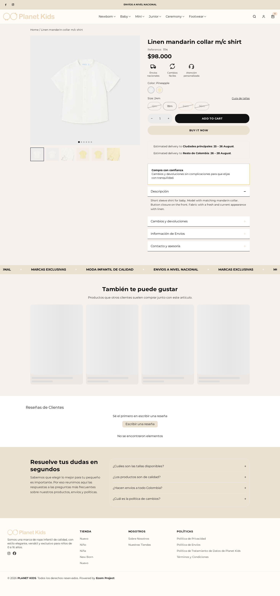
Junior (153, 16)
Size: (154, 98)
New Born (86, 557)
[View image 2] (52, 154)
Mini (138, 16)
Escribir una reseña (140, 424)
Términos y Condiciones (193, 557)
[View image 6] (113, 154)
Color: (158, 83)
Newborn (106, 16)
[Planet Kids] (28, 16)
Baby (124, 16)
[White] (151, 90)
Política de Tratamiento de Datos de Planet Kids (209, 551)
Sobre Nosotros (138, 538)
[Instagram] (13, 4)
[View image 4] (83, 154)
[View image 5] (98, 154)
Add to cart (212, 118)
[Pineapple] (159, 90)
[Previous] (36, 90)
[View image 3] (67, 154)
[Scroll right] (137, 154)
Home (34, 29)
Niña (83, 551)
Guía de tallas (241, 98)
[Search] (254, 16)
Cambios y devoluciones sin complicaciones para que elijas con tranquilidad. (191, 173)
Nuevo (84, 538)
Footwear (196, 16)
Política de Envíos (188, 544)
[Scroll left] (32, 154)
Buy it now (198, 130)
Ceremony (174, 16)
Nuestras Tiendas (139, 544)
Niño (83, 544)
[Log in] (263, 16)
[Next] (134, 90)
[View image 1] (37, 154)
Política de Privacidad (191, 538)
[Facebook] (5, 4)
